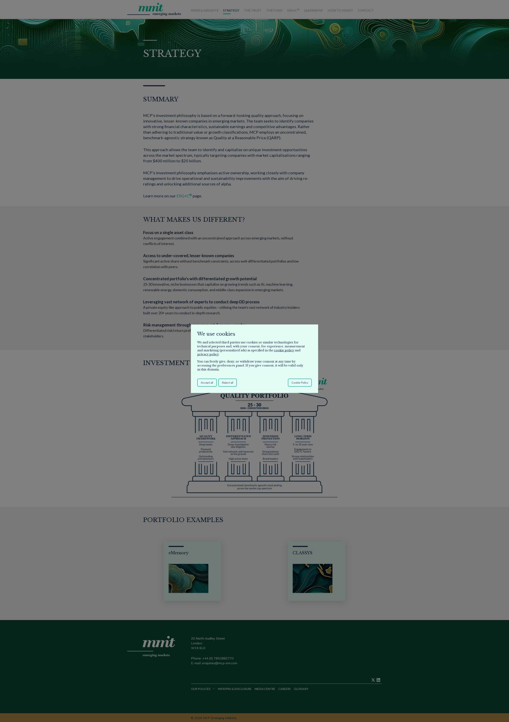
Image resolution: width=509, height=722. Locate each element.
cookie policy (284, 350)
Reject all (227, 382)
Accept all (207, 382)
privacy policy (208, 354)
